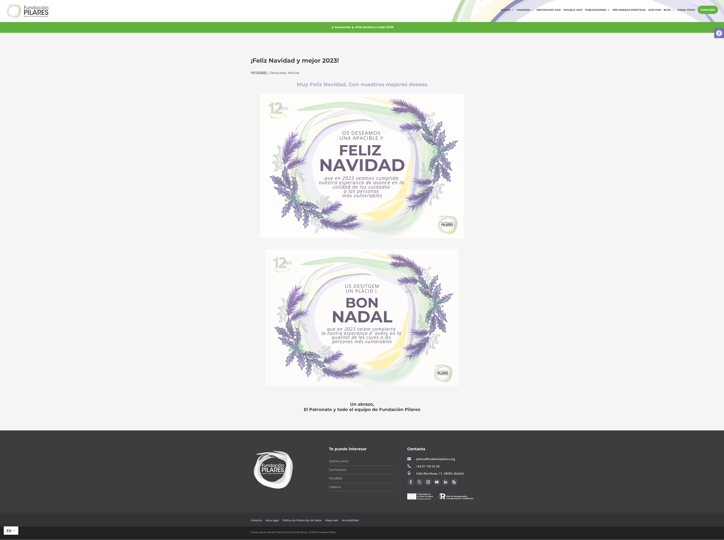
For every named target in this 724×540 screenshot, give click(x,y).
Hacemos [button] (523, 9)
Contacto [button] (257, 520)
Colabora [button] (335, 487)
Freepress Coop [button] (283, 532)
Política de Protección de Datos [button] (302, 520)
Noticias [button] (293, 73)
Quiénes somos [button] (339, 461)
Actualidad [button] (335, 478)
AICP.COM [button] (654, 9)
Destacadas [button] (343, 27)
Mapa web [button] (331, 520)
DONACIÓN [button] (707, 9)
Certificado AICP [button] (548, 9)
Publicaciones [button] (595, 9)
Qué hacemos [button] (338, 470)
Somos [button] (505, 9)
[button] (719, 33)
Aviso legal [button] (272, 520)
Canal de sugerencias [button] (425, 509)
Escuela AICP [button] (573, 9)
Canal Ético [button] (686, 9)
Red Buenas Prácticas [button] (629, 9)
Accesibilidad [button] (350, 520)
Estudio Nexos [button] (299, 532)
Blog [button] (667, 9)
